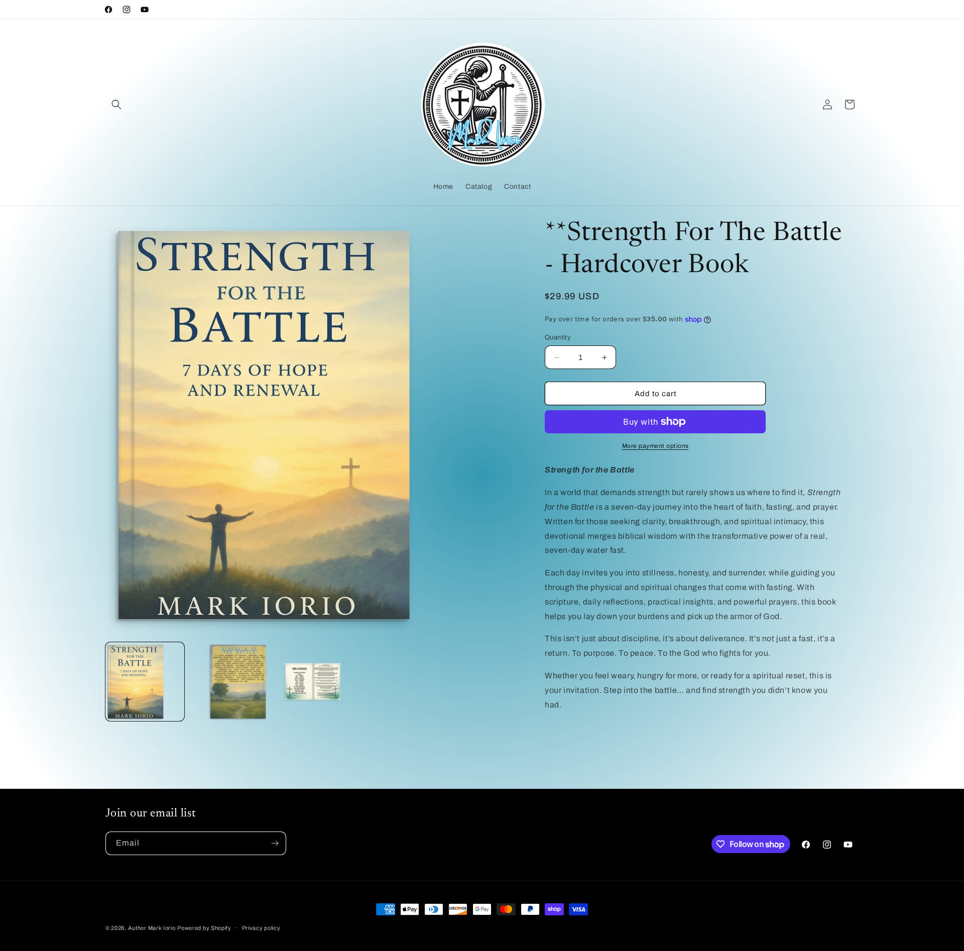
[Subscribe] (275, 843)
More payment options (655, 445)
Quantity (558, 337)
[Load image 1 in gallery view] (144, 681)
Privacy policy (261, 928)
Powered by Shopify (204, 928)
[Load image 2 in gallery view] (228, 681)
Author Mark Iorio (152, 928)
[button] (116, 104)
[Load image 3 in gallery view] (312, 681)
